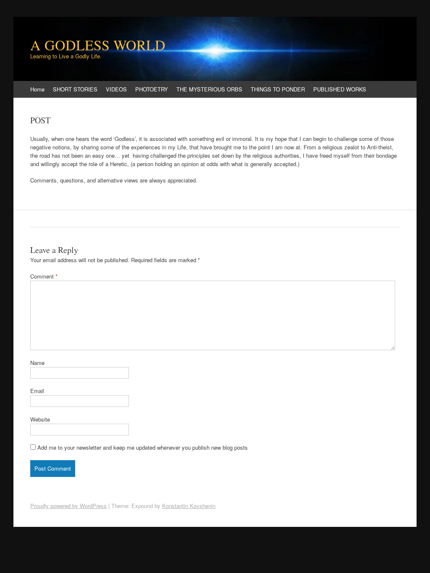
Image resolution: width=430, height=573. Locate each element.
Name (37, 363)
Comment (44, 276)
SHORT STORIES (75, 89)
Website (40, 419)
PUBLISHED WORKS (339, 89)
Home (37, 89)
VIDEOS (116, 89)
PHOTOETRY (151, 89)
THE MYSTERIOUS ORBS (209, 89)
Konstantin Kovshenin (188, 506)
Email (37, 391)
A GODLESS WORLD (97, 45)
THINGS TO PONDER (278, 89)
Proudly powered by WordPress (68, 506)
